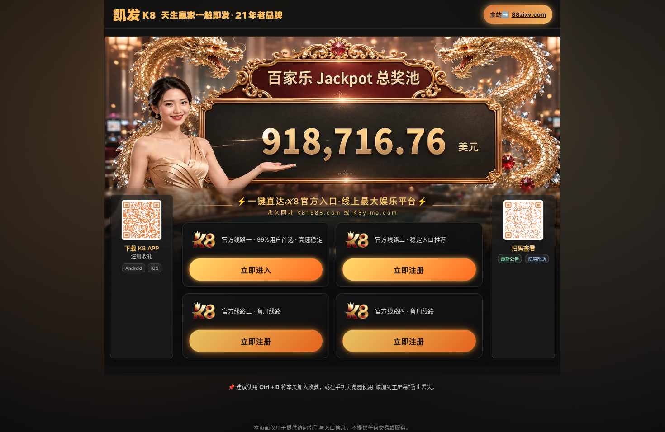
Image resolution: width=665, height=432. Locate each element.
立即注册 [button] (409, 270)
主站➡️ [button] (518, 15)
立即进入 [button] (256, 270)
